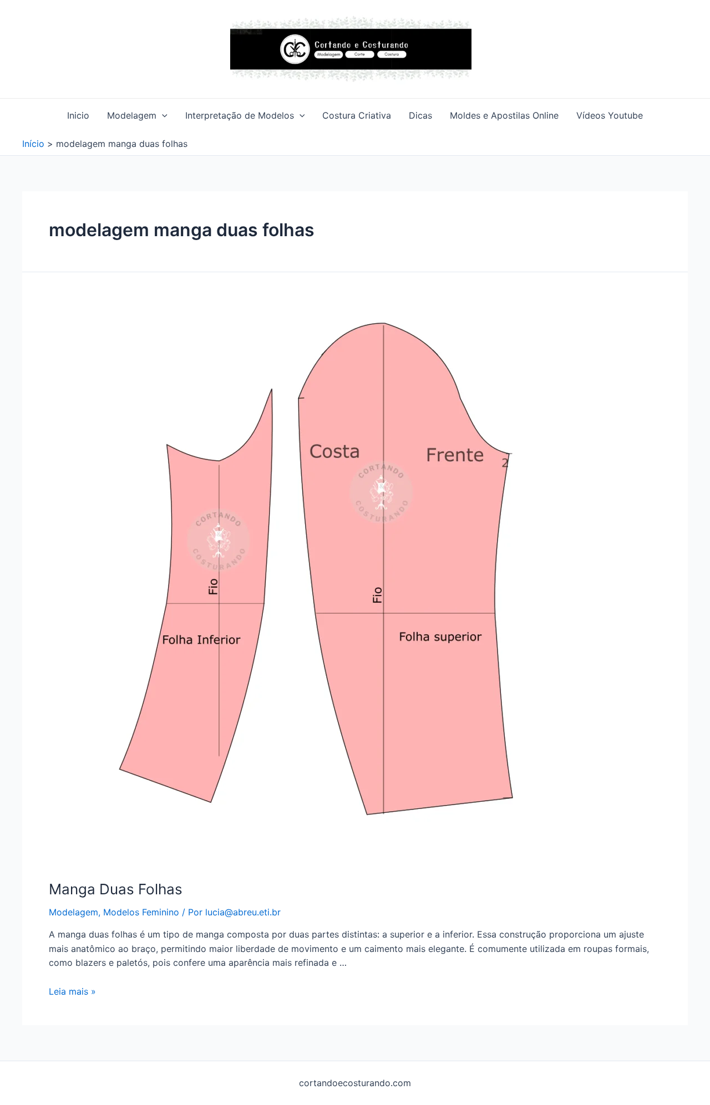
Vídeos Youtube (609, 115)
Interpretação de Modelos (239, 115)
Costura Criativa (356, 115)
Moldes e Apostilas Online (504, 115)
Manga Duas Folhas (115, 889)
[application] (162, 115)
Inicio (78, 115)
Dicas (420, 115)
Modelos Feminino (141, 912)
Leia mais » (72, 991)
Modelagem (131, 115)
